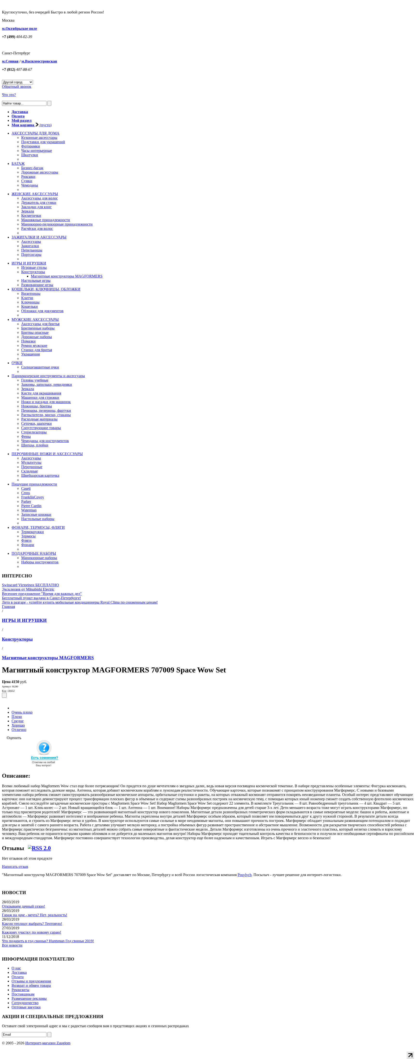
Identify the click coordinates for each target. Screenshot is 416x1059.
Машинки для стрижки (40, 397)
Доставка (19, 972)
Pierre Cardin (31, 506)
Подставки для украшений (43, 142)
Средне (18, 721)
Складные (29, 471)
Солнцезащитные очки (40, 367)
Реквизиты (20, 990)
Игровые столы (34, 267)
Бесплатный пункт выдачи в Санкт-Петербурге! (41, 598)
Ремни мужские (34, 345)
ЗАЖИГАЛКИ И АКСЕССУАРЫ (39, 237)
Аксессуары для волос (39, 198)
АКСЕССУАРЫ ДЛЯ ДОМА (35, 133)
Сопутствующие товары (41, 428)
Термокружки (32, 532)
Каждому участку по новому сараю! (31, 932)
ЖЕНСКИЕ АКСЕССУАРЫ (35, 194)
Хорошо (18, 725)
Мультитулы (31, 462)
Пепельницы (31, 250)
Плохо (17, 717)
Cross (25, 493)
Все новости (12, 945)
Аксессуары (31, 241)
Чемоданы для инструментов (45, 441)
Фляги (26, 540)
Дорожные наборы (36, 337)
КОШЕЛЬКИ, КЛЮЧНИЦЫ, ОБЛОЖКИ (46, 289)
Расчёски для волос (37, 228)
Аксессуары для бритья (40, 324)
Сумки (26, 181)
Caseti (26, 488)
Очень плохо (22, 712)
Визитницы (30, 293)
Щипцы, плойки (34, 445)
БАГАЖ (18, 163)
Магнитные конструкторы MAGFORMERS (67, 276)
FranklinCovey (32, 497)
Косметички (31, 215)
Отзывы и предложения (31, 981)
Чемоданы (29, 185)
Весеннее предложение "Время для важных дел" (42, 594)
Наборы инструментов (39, 562)
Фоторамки (30, 146)
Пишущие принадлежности (34, 484)
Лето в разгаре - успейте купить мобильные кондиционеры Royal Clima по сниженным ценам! (80, 602)
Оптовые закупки (26, 1007)
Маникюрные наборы (39, 558)
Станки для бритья (36, 350)
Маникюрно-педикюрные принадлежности (57, 224)
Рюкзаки (28, 176)
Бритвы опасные (35, 332)
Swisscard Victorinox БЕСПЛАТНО (30, 585)
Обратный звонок (16, 86)
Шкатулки (29, 155)
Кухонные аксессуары (39, 138)
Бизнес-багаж (32, 168)
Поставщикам (23, 994)
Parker (26, 501)
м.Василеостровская (39, 61)
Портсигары (31, 254)
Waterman (29, 510)
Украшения (30, 354)
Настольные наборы (37, 519)
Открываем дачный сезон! (23, 906)
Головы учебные (34, 380)
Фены (26, 436)
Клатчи (27, 298)
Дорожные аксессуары (39, 172)
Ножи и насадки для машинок (46, 402)
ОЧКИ (17, 363)
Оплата (18, 977)
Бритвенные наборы (38, 328)
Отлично (19, 730)
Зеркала (27, 211)
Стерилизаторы (34, 432)
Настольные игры (36, 280)
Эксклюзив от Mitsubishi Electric (28, 589)
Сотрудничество (25, 1003)
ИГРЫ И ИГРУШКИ (29, 263)
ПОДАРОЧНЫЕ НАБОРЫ (34, 553)
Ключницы (30, 302)
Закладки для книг (36, 207)
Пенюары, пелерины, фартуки (46, 410)
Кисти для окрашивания (41, 393)
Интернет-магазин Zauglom (47, 1043)
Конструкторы (33, 272)
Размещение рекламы (29, 998)
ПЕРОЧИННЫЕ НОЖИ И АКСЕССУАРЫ (47, 454)
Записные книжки (36, 514)
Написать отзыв (15, 867)
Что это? (9, 95)
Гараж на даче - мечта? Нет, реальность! (34, 915)
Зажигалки (30, 246)
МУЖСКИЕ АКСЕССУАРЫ (35, 319)
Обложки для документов (42, 311)
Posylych (245, 875)
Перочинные (31, 467)
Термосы (28, 536)
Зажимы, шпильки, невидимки (46, 384)
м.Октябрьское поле (19, 28)
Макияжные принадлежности (45, 220)
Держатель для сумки (38, 202)
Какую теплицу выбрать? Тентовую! (32, 924)
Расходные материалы (39, 419)
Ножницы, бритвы (36, 406)
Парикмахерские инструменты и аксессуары (48, 376)
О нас (16, 968)
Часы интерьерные (36, 151)
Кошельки (29, 306)
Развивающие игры (37, 285)
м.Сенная (10, 61)
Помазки (28, 341)
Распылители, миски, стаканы (46, 415)
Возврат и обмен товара (31, 985)
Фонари (27, 545)
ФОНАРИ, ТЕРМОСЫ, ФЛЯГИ (38, 527)
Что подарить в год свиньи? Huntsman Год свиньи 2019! (48, 941)
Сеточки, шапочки (36, 423)
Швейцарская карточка (40, 475)
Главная (8, 607)
